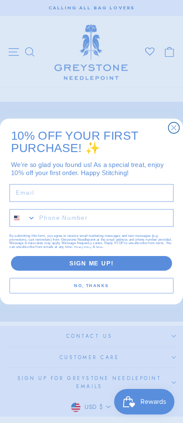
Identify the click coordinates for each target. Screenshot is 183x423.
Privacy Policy (83, 247)
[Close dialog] (174, 127)
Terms (99, 247)
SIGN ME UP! (91, 263)
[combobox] (22, 218)
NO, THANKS (91, 285)
